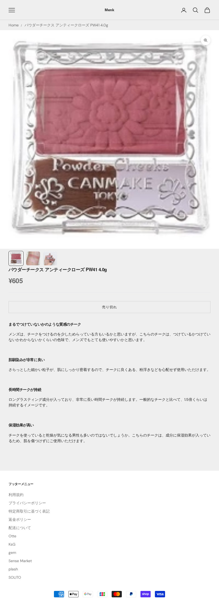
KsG (12, 544)
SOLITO (15, 577)
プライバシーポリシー (27, 503)
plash (13, 569)
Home (14, 25)
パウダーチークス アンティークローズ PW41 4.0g (66, 25)
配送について (20, 527)
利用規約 (16, 494)
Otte (12, 536)
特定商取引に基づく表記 (29, 511)
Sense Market (20, 560)
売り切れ (109, 307)
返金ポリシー (20, 519)
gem (12, 552)
